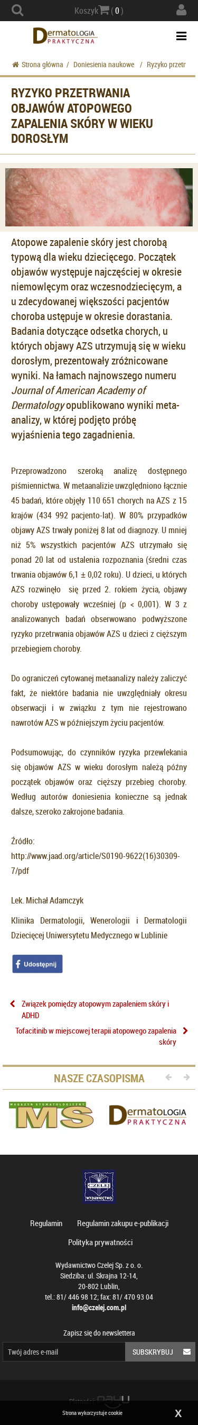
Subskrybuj (153, 1352)
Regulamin (46, 1223)
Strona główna (42, 64)
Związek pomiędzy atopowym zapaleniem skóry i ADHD (95, 1009)
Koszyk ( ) (99, 10)
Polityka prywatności (100, 1242)
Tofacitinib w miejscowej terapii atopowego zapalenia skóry (95, 1036)
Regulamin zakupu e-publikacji (122, 1223)
